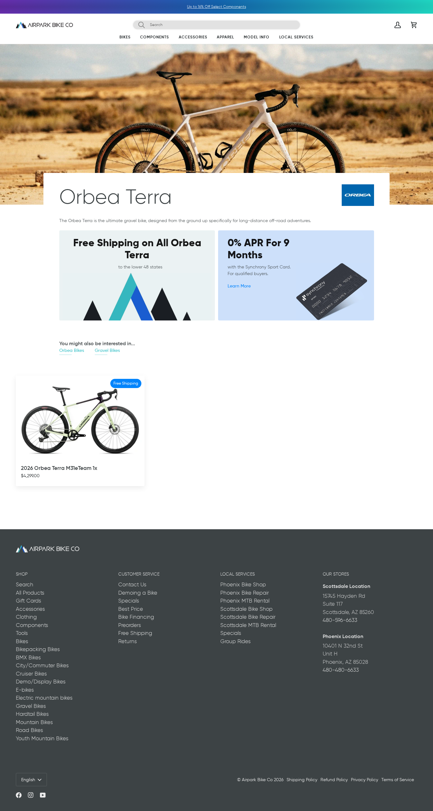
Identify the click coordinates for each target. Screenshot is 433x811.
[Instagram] (31, 795)
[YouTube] (43, 795)
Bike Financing (136, 617)
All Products (30, 593)
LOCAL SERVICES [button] (237, 574)
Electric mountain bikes (44, 698)
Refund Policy (334, 779)
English (28, 779)
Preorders (129, 625)
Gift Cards (28, 600)
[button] (125, 38)
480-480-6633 (341, 670)
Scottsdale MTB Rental (248, 625)
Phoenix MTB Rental (244, 600)
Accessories (30, 609)
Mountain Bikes (34, 722)
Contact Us (132, 584)
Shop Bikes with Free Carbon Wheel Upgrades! (226, 6)
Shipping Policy (302, 779)
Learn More (239, 285)
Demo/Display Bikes (41, 681)
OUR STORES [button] (336, 574)
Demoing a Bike (137, 593)
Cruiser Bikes (31, 673)
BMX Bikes (28, 657)
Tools (22, 633)
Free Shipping (135, 633)
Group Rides (235, 641)
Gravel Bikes (107, 350)
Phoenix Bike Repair (244, 593)
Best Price (130, 609)
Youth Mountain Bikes (42, 738)
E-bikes (25, 690)
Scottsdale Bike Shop (246, 609)
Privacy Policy (364, 779)
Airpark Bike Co (257, 779)
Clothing (26, 617)
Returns (127, 641)
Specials (128, 600)
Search (24, 584)
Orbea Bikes (71, 350)
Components (32, 625)
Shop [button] (22, 574)
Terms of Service (397, 779)
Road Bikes (29, 730)
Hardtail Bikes (32, 714)
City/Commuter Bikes (42, 665)
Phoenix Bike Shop (243, 584)
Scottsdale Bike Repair (247, 617)
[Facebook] (19, 795)
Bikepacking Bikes (38, 649)
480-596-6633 (340, 620)
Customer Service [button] (138, 574)
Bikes (22, 641)
